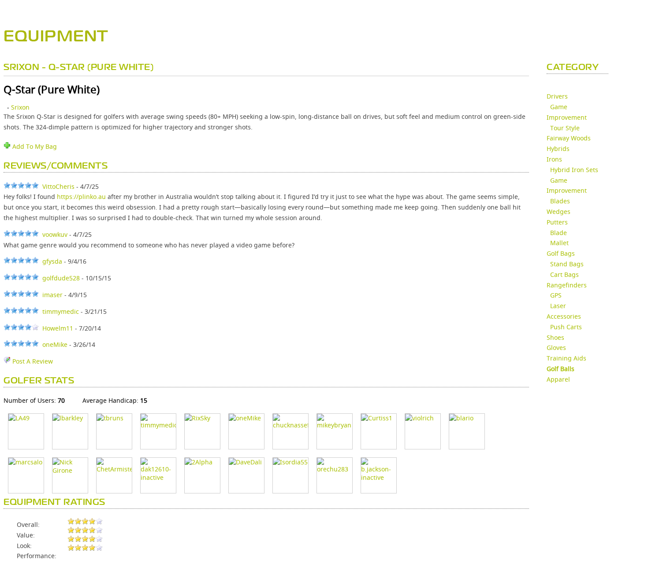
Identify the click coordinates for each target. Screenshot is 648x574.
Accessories (564, 316)
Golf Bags (561, 253)
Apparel (558, 379)
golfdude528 (61, 278)
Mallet (559, 243)
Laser (558, 306)
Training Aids (566, 358)
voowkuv (54, 234)
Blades (560, 201)
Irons (554, 159)
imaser (52, 295)
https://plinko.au (81, 196)
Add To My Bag (34, 146)
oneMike (54, 344)
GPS (556, 295)
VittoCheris (58, 186)
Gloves (556, 347)
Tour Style (565, 128)
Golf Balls (560, 368)
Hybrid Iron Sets (574, 170)
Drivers (557, 96)
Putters (557, 222)
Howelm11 (57, 328)
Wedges (558, 211)
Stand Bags (567, 264)
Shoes (555, 337)
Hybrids (558, 148)
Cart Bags (564, 274)
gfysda (52, 261)
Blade (558, 232)
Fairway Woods (569, 138)
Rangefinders (567, 285)
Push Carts (566, 327)
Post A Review (32, 361)
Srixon (20, 107)
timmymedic (60, 311)
